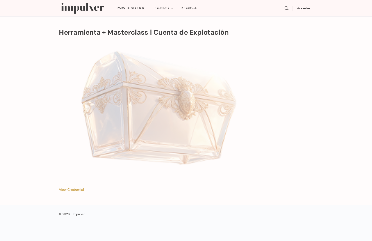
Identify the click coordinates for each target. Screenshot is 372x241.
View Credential (71, 189)
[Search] (286, 8)
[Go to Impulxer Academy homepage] (82, 7)
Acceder (303, 8)
